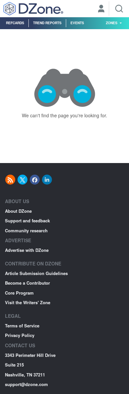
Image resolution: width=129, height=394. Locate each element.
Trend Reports (47, 22)
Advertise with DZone (27, 250)
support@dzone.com (26, 384)
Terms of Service (22, 325)
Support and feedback (27, 220)
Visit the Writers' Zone (27, 302)
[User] (101, 9)
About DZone (18, 211)
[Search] (119, 8)
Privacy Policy (19, 335)
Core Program (19, 293)
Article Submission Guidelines (36, 273)
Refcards (15, 22)
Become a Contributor (27, 283)
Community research (26, 230)
